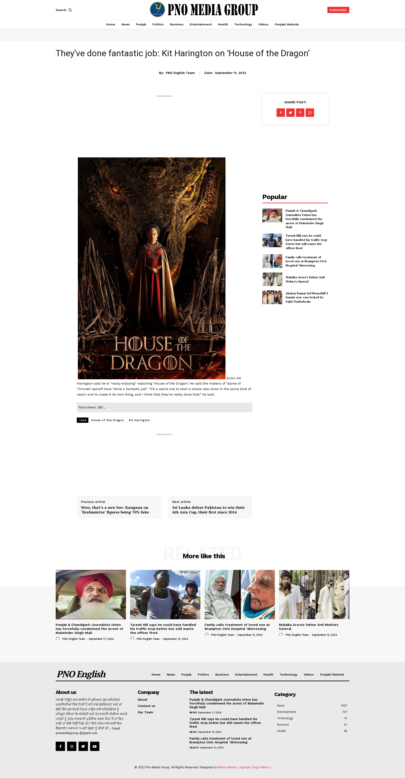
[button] (64, 9)
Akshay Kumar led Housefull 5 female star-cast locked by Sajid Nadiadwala (307, 297)
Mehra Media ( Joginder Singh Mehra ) (244, 767)
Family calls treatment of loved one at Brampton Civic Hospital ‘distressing (306, 261)
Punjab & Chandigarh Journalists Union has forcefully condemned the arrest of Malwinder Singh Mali (305, 219)
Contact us (146, 706)
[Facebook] (281, 112)
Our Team (145, 712)
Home (156, 674)
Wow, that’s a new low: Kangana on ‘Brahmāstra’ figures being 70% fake (115, 510)
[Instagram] (71, 746)
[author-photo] (58, 638)
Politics (203, 674)
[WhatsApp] (310, 112)
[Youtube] (94, 746)
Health (268, 674)
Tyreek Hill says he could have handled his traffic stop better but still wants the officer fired (306, 241)
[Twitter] (290, 112)
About (142, 700)
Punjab (186, 674)
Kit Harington (139, 420)
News (171, 674)
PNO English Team (180, 73)
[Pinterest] (300, 112)
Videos (309, 674)
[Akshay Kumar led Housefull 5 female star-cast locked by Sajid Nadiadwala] (272, 297)
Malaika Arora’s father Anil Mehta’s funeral (305, 279)
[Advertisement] (164, 127)
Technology (288, 674)
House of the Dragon (107, 420)
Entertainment (202, 59)
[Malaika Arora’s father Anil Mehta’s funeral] (272, 279)
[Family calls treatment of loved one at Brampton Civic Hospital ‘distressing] (272, 261)
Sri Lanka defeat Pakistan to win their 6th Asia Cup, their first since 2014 (208, 510)
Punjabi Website (332, 674)
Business (222, 674)
